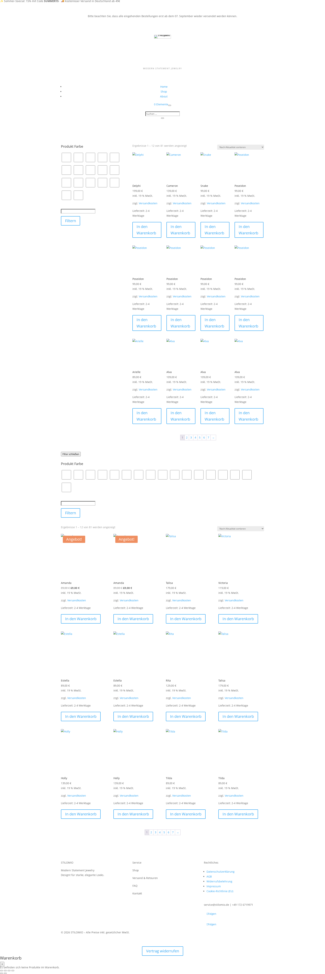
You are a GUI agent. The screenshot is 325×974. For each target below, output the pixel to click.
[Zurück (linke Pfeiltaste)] (1, 973)
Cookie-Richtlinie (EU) (220, 891)
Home (164, 86)
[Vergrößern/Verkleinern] (1, 970)
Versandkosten (148, 203)
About (164, 96)
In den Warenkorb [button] (146, 230)
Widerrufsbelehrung (219, 881)
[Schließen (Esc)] (12, 970)
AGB (209, 876)
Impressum (214, 886)
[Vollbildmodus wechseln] (5, 970)
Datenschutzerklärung (221, 871)
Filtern (70, 220)
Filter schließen (70, 454)
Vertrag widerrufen (162, 950)
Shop (164, 91)
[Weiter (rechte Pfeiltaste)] (5, 973)
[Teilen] (9, 970)
